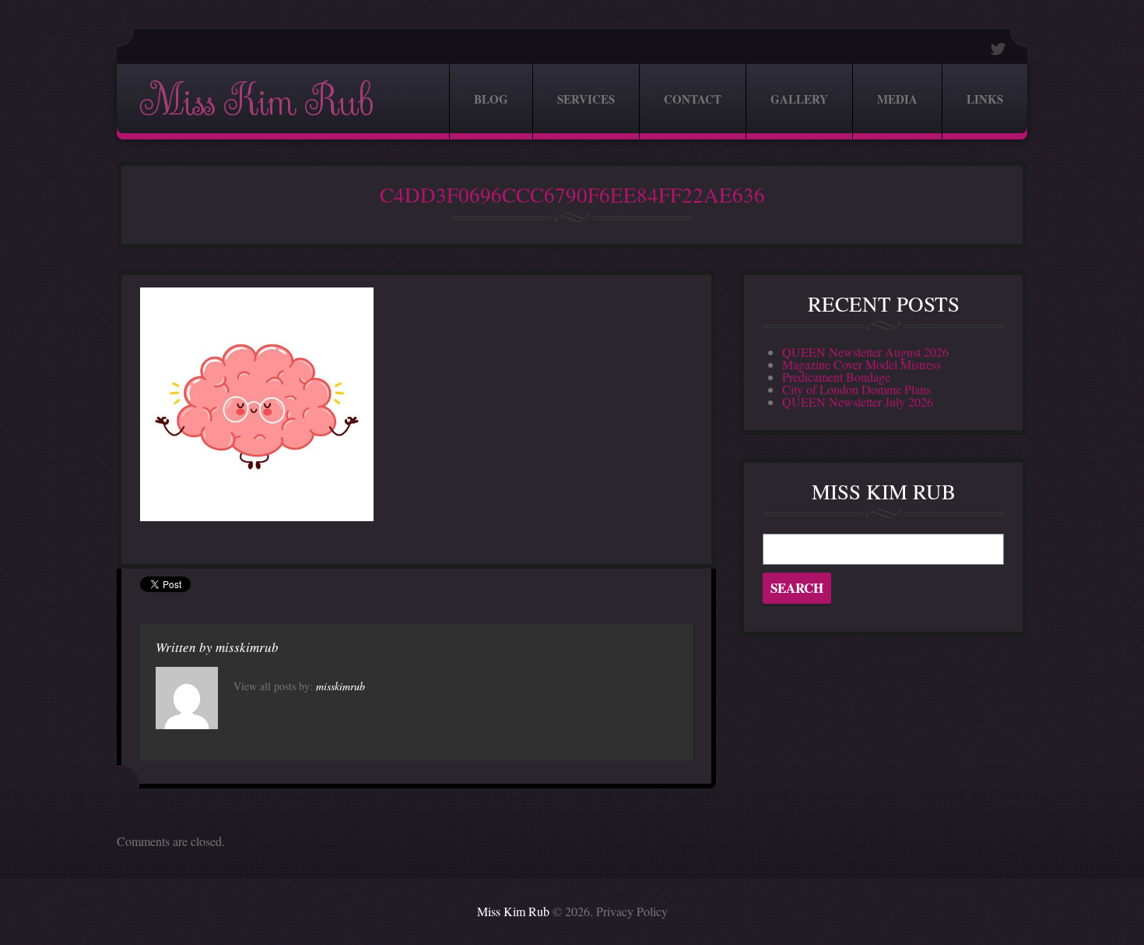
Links (985, 99)
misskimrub (247, 647)
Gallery (799, 99)
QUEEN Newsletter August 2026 (865, 352)
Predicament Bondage (836, 376)
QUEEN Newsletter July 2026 (857, 401)
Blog (491, 99)
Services (586, 99)
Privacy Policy (632, 911)
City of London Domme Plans (856, 389)
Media (897, 99)
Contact (692, 99)
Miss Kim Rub (256, 102)
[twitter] (998, 48)
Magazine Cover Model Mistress (861, 364)
